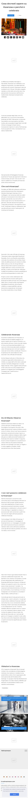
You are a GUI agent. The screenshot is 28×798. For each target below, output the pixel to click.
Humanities (10, 15)
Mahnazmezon (6, 750)
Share (20, 15)
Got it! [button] (14, 794)
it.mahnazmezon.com (8, 781)
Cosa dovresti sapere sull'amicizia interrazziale (13, 728)
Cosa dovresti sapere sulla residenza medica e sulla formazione (13, 698)
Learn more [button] (21, 791)
